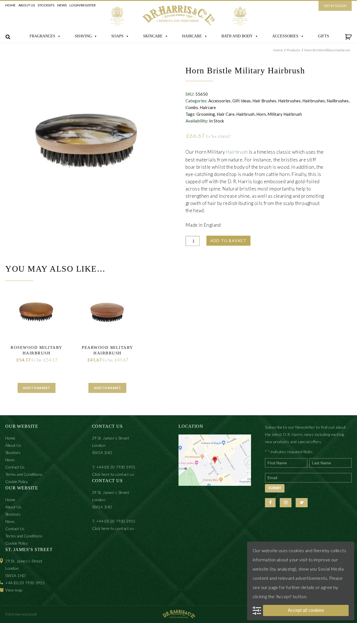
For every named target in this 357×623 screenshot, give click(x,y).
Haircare (208, 107)
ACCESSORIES (285, 36)
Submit (274, 488)
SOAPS (117, 36)
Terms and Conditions (23, 474)
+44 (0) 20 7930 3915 (25, 582)
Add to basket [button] (36, 388)
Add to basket (228, 240)
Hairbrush (245, 114)
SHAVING (83, 36)
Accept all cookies (306, 610)
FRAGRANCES (42, 36)
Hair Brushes (264, 100)
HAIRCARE (192, 36)
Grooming (205, 114)
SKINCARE (153, 36)
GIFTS (323, 36)
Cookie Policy (16, 481)
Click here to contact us (113, 474)
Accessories (219, 100)
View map (13, 590)
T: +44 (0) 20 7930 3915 (114, 467)
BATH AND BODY (237, 36)
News (62, 5)
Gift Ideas (241, 100)
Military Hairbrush (284, 114)
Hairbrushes (289, 100)
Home (10, 5)
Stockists (46, 5)
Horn (261, 114)
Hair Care (226, 114)
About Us (26, 5)
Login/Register (82, 5)
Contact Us (15, 467)
